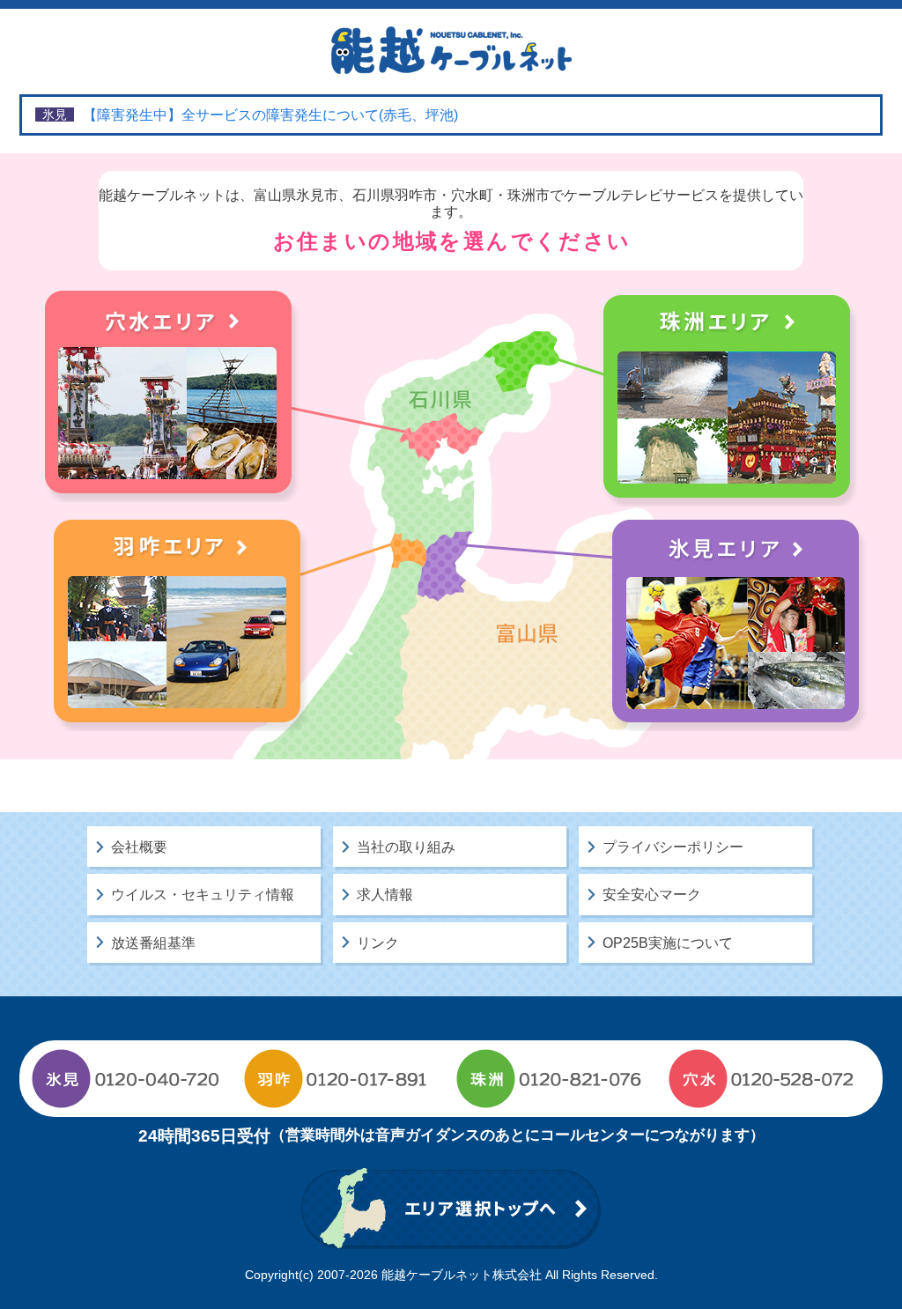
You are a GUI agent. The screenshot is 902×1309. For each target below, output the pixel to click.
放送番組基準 (153, 943)
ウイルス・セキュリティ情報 (202, 894)
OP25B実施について (668, 943)
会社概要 (139, 846)
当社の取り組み (406, 846)
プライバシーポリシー (673, 846)
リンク (378, 943)
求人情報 (385, 894)
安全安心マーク (652, 894)
